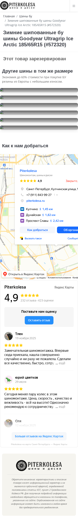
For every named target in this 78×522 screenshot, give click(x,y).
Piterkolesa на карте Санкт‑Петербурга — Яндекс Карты (39, 444)
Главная (9, 16)
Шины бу (25, 16)
